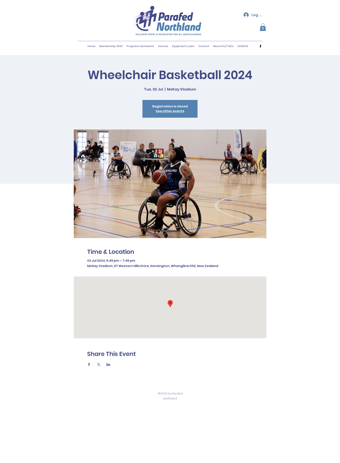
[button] (263, 27)
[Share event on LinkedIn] (108, 364)
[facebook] (260, 46)
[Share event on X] (99, 364)
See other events (170, 111)
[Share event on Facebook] (89, 364)
